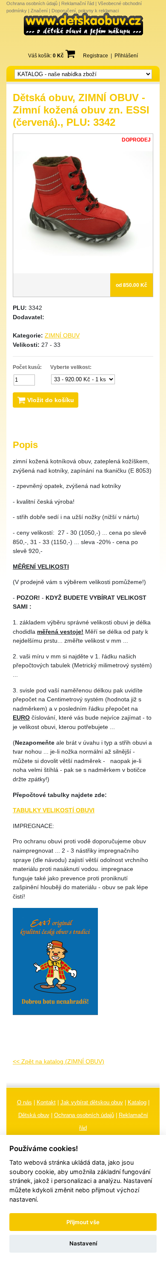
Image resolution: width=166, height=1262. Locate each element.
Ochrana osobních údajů (31, 3)
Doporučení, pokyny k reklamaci (85, 10)
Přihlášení (126, 56)
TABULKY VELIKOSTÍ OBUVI (53, 810)
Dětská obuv (33, 1115)
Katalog (137, 1102)
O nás (24, 1102)
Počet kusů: (27, 367)
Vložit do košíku (50, 400)
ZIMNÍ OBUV (62, 335)
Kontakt (46, 1102)
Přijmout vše (83, 1222)
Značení (39, 10)
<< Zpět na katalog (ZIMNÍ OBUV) (58, 1061)
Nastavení (83, 1243)
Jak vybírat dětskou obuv (91, 1102)
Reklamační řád (77, 3)
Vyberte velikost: (71, 367)
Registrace (95, 56)
